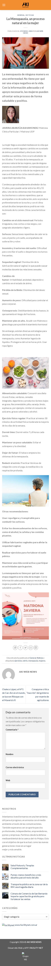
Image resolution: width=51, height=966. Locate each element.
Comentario (12, 729)
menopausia (33, 661)
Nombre (9, 754)
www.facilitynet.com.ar (26, 924)
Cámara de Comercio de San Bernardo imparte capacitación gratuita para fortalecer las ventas (29, 896)
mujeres (42, 661)
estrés (25, 661)
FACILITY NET (36, 948)
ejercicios (18, 661)
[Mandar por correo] (30, 647)
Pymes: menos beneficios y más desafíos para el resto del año (26, 876)
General (21, 15)
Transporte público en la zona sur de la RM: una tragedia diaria (29, 885)
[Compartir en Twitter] (25, 647)
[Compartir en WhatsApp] (15, 647)
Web (8, 780)
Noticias (30, 15)
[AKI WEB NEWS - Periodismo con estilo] (26, 5)
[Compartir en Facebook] (20, 647)
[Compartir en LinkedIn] (35, 647)
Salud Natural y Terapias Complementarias (22, 866)
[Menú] (4, 4)
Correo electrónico (15, 767)
